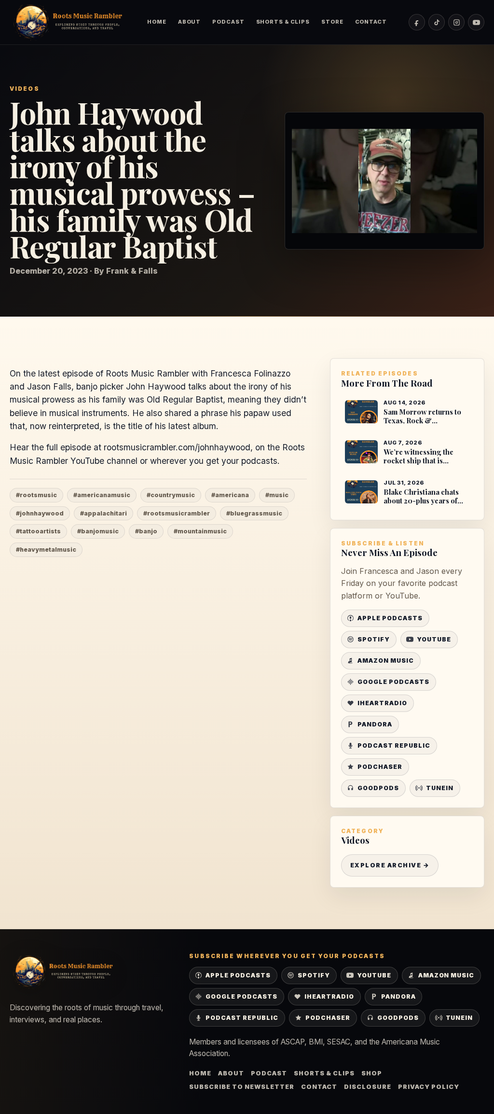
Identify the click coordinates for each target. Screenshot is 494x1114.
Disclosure (367, 1086)
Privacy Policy (428, 1086)
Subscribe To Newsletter (241, 1086)
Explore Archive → (389, 865)
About (189, 21)
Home (156, 21)
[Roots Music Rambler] (67, 22)
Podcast (228, 21)
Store (332, 21)
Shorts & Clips (283, 21)
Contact (371, 21)
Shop (371, 1073)
